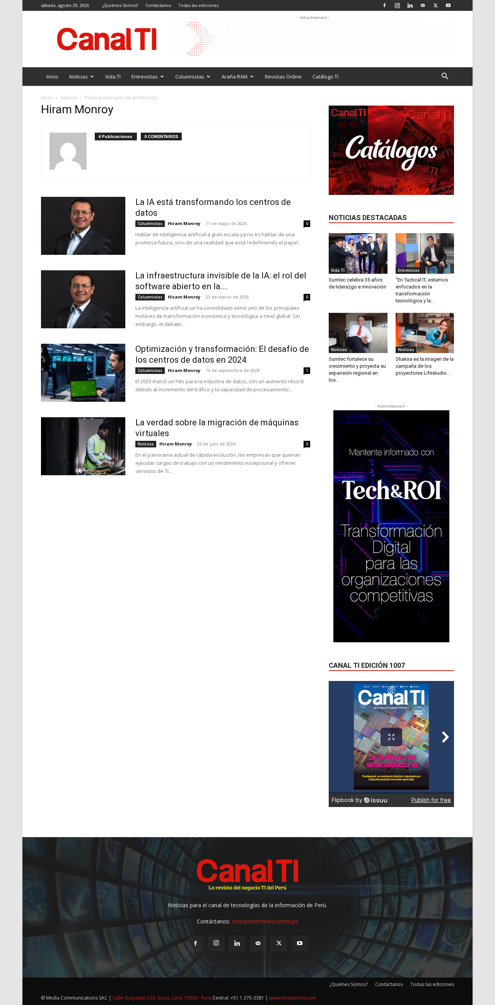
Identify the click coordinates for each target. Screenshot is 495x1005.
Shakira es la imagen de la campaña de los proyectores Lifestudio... (425, 366)
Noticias (78, 76)
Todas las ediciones (198, 5)
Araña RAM (235, 76)
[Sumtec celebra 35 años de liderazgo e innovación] (358, 253)
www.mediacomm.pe (292, 998)
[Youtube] (448, 5)
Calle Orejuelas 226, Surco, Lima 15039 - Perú (162, 998)
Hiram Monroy (184, 223)
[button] (444, 77)
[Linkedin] (410, 5)
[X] (435, 5)
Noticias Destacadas (368, 217)
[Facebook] (384, 5)
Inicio (52, 76)
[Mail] (422, 5)
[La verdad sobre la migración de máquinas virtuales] (83, 446)
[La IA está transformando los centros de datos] (83, 226)
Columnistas (189, 76)
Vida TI (113, 76)
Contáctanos (158, 5)
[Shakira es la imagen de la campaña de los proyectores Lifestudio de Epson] (425, 333)
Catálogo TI (325, 76)
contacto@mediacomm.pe (265, 921)
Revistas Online (283, 76)
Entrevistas (144, 76)
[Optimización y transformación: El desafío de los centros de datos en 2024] (83, 373)
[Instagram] (397, 5)
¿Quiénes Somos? (120, 5)
